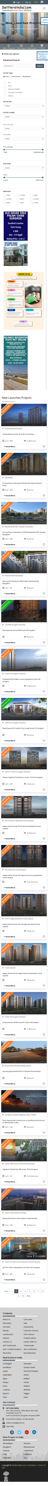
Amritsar (27, 1443)
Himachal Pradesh (31, 1371)
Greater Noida (29, 1367)
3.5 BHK (36, 199)
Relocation (7, 1323)
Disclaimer (32, 1465)
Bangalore (7, 1447)
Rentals (6, 1330)
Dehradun (28, 1363)
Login (18, 2)
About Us (6, 1319)
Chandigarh (7, 1363)
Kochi (5, 1386)
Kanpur (5, 1382)
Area (5, 175)
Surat (26, 1397)
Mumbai (27, 1389)
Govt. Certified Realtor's (12, 1349)
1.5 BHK (22, 195)
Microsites (7, 1353)
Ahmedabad (7, 1443)
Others (10, 96)
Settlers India (15, 28)
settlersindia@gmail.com (15, 1423)
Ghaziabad (7, 1458)
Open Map (10, 1426)
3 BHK (22, 199)
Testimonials (29, 1345)
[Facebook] (12, 1432)
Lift (9, 82)
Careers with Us (30, 1342)
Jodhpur (27, 1378)
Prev (6, 1291)
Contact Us (7, 1342)
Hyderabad (7, 1375)
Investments (28, 1327)
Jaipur (5, 1378)
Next (28, 1296)
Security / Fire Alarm (15, 92)
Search (40, 66)
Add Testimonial (9, 1345)
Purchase (6, 1327)
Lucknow (6, 1389)
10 (23, 1296)
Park (9, 86)
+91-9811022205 (28, 1419)
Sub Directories (30, 1353)
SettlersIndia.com (19, 1465)
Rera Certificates (30, 1349)
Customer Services (31, 1330)
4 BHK (8, 203)
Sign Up (28, 2)
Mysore (6, 1393)
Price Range (8, 147)
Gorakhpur (7, 1367)
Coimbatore (28, 1450)
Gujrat (5, 1371)
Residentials (27, 76)
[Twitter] (19, 1432)
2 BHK (35, 195)
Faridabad (28, 1454)
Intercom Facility (14, 89)
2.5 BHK (8, 199)
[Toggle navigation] (44, 8)
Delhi (5, 1454)
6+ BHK (35, 203)
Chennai (6, 1450)
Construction (8, 1334)
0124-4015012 (11, 1419)
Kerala (26, 1382)
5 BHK (22, 203)
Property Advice (30, 1338)
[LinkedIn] (34, 1432)
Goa (25, 1458)
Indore (26, 1375)
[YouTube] (27, 1432)
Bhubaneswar (29, 1447)
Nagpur (27, 1393)
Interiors (6, 1338)
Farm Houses (29, 1334)
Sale (25, 1323)
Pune (5, 1397)
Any (7, 76)
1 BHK (8, 195)
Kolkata (27, 1386)
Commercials (15, 76)
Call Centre (28, 1319)
